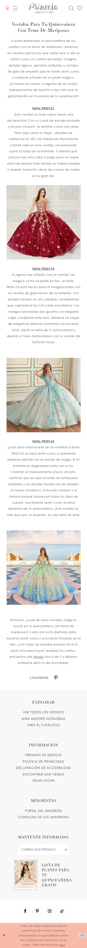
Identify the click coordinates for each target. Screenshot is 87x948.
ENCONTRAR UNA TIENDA (43, 774)
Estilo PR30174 (43, 268)
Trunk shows (43, 780)
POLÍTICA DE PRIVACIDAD (43, 761)
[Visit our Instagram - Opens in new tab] (50, 911)
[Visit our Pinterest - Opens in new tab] (37, 911)
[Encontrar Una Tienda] (7, 8)
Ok (82, 935)
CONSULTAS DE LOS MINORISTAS (43, 817)
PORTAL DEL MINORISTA (43, 811)
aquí (62, 944)
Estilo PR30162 (43, 441)
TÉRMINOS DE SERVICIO (43, 755)
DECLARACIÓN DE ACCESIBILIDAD (43, 768)
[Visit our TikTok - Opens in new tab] (62, 911)
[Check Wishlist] (79, 8)
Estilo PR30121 (43, 108)
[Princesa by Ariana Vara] (43, 8)
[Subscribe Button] (65, 849)
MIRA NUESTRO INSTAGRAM (43, 719)
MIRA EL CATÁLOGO (43, 725)
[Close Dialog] (4, 935)
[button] (15, 8)
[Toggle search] (71, 8)
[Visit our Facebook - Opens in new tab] (25, 911)
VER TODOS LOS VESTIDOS (43, 712)
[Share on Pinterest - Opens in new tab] (56, 678)
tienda (38, 657)
